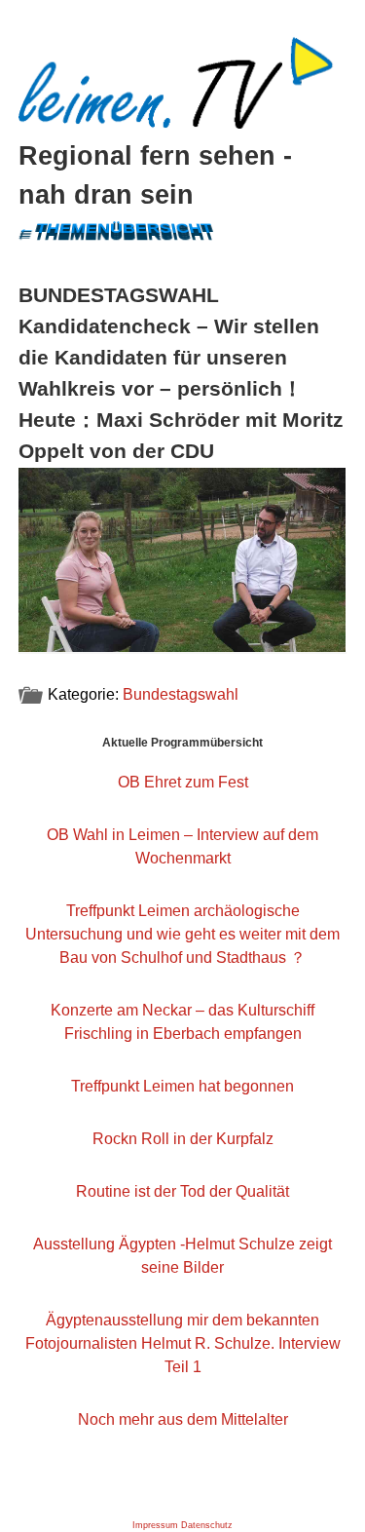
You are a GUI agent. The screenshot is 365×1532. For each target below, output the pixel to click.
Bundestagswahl (180, 694)
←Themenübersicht (115, 227)
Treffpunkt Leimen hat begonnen (182, 1086)
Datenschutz (207, 1525)
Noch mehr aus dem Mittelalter (183, 1419)
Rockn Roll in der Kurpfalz (183, 1138)
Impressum (155, 1525)
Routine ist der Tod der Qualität (182, 1191)
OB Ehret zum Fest (183, 782)
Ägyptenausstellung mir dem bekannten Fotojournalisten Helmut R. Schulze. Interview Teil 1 (183, 1343)
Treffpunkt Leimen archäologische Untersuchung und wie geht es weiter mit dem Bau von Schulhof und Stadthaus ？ (182, 934)
